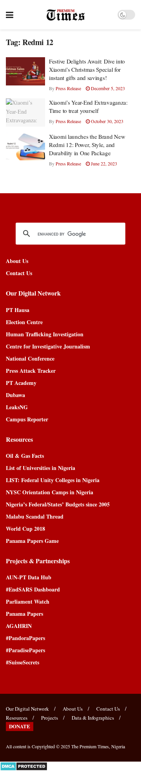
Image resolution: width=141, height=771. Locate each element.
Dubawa (15, 395)
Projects (49, 717)
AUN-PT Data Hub (28, 577)
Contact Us (19, 273)
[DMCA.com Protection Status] (23, 765)
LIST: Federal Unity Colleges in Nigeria (52, 480)
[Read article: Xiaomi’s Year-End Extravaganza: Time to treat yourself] (25, 112)
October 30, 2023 (106, 121)
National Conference (30, 358)
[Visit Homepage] (65, 15)
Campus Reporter (27, 419)
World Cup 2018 (25, 528)
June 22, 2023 (103, 163)
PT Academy (21, 383)
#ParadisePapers (25, 650)
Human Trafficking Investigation (44, 334)
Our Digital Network (27, 708)
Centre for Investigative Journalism (48, 346)
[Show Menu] (9, 14)
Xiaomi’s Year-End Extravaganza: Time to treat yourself (88, 106)
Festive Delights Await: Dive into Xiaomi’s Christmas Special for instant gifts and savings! (87, 69)
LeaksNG (17, 407)
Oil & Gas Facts (25, 456)
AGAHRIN (19, 626)
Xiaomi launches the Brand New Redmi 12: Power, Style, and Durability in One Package (87, 144)
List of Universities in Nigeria (40, 468)
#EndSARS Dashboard (33, 589)
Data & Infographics (93, 717)
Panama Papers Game (32, 541)
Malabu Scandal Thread (34, 516)
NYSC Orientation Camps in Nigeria (49, 492)
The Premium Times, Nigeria (98, 746)
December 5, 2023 (107, 88)
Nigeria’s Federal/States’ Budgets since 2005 (58, 504)
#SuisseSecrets (22, 662)
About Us (17, 261)
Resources (16, 717)
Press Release (68, 88)
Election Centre (24, 322)
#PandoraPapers (25, 638)
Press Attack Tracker (31, 370)
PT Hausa (17, 310)
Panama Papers (24, 614)
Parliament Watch (27, 601)
